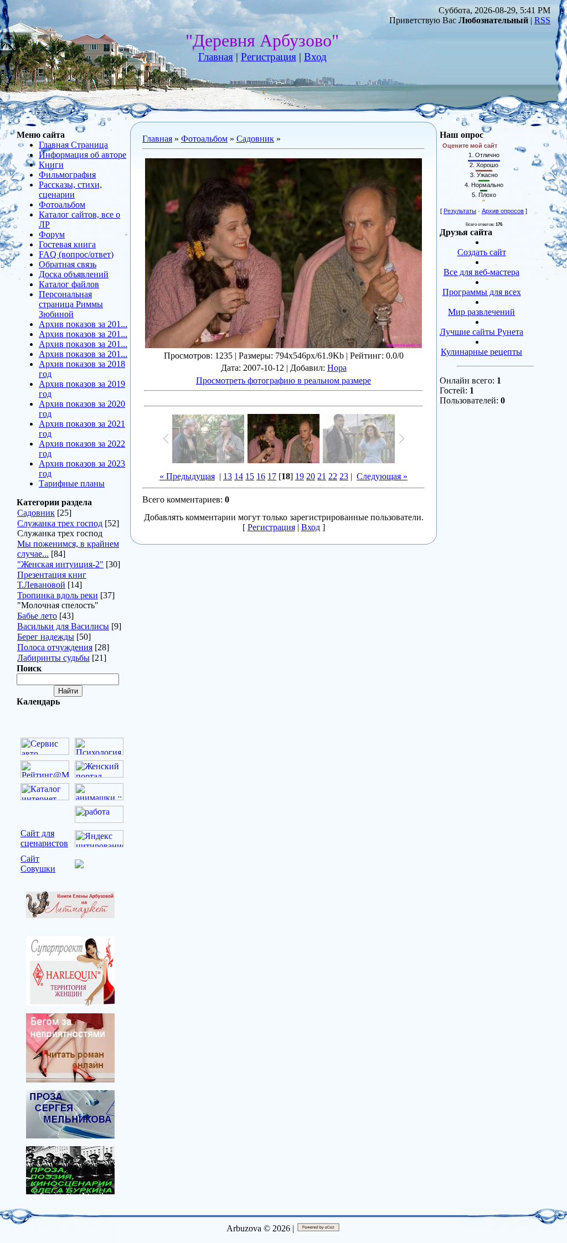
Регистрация (268, 57)
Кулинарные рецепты (481, 351)
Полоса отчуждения (54, 647)
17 (271, 476)
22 (332, 476)
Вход (315, 57)
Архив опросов (503, 211)
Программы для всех (481, 292)
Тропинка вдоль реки (57, 595)
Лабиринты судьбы (53, 657)
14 (238, 476)
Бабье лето (37, 615)
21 (321, 476)
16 (260, 476)
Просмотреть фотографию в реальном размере (283, 380)
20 (310, 476)
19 (299, 476)
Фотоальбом (204, 138)
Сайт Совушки (37, 863)
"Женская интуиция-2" (60, 564)
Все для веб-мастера (481, 272)
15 (249, 476)
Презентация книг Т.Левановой (51, 579)
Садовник (36, 512)
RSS (542, 20)
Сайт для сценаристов (44, 838)
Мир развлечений (481, 312)
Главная (215, 57)
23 (343, 476)
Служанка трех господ (59, 523)
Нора (337, 367)
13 (227, 476)
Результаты (460, 211)
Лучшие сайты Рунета (481, 331)
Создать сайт (481, 252)
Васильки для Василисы (63, 626)
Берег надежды (45, 636)
